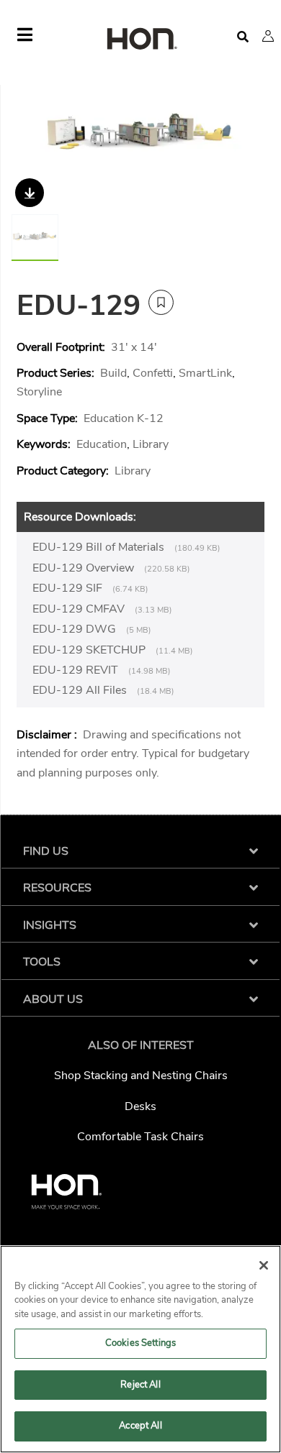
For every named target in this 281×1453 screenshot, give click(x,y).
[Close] (264, 1265)
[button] (268, 36)
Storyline (39, 392)
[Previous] (31, 138)
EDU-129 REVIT (76, 670)
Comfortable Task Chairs (140, 1137)
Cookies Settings (140, 1343)
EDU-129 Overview (84, 568)
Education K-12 (124, 418)
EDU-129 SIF (68, 588)
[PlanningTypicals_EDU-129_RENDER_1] (140, 138)
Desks (140, 1106)
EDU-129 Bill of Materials (99, 547)
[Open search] (243, 37)
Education (101, 444)
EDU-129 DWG (75, 629)
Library (151, 444)
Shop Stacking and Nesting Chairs (141, 1075)
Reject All (140, 1384)
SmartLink (205, 373)
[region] (140, 1349)
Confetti (153, 373)
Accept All (140, 1425)
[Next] (250, 138)
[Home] (140, 39)
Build (113, 373)
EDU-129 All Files (81, 690)
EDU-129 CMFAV (80, 609)
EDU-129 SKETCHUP (90, 650)
